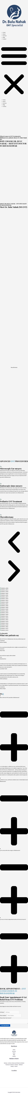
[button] (14, 70)
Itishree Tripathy (3, 642)
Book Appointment (5, 1025)
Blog (4, 37)
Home (4, 32)
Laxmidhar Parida (3, 668)
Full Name (2, 1012)
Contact (4, 39)
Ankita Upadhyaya (3, 678)
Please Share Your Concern (6, 1018)
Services (5, 35)
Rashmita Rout (3, 658)
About (4, 34)
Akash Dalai (2, 650)
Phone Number (3, 1015)
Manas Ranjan (3, 688)
